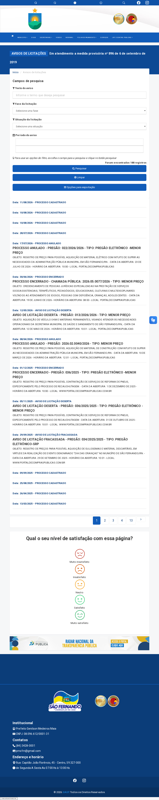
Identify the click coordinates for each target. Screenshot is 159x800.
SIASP (66, 792)
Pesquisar (81, 168)
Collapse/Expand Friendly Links (9, 798)
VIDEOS (59, 37)
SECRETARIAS (45, 37)
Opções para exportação (80, 187)
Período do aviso (26, 135)
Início (16, 72)
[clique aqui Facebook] (75, 782)
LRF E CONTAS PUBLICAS (122, 37)
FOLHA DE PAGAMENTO (86, 37)
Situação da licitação (28, 119)
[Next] (141, 519)
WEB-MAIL (69, 37)
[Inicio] (13, 36)
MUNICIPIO (21, 37)
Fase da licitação (25, 103)
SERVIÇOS (104, 37)
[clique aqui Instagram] (84, 782)
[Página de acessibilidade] (101, 2)
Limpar (80, 177)
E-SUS (33, 37)
